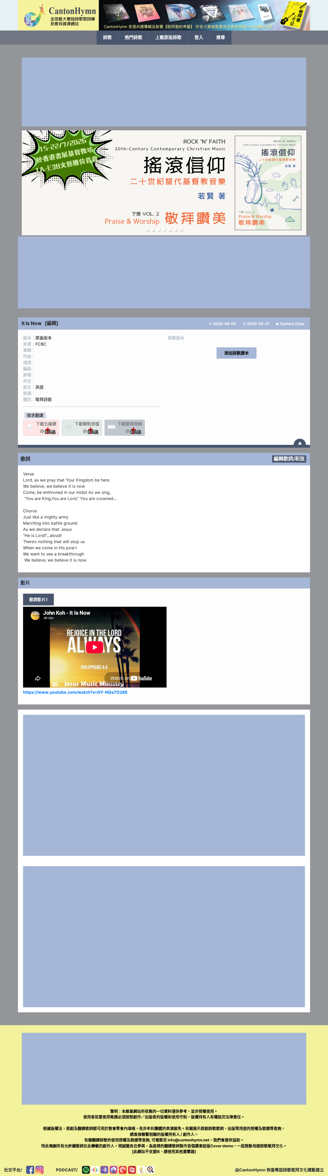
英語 (39, 387)
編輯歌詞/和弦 (289, 459)
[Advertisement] (164, 91)
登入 (198, 37)
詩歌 (107, 37)
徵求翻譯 (35, 415)
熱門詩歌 (133, 37)
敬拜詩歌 (43, 399)
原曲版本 (43, 337)
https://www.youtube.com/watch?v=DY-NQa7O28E (75, 692)
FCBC (40, 344)
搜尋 (220, 37)
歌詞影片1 (38, 599)
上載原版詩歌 (168, 37)
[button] (30, 183)
